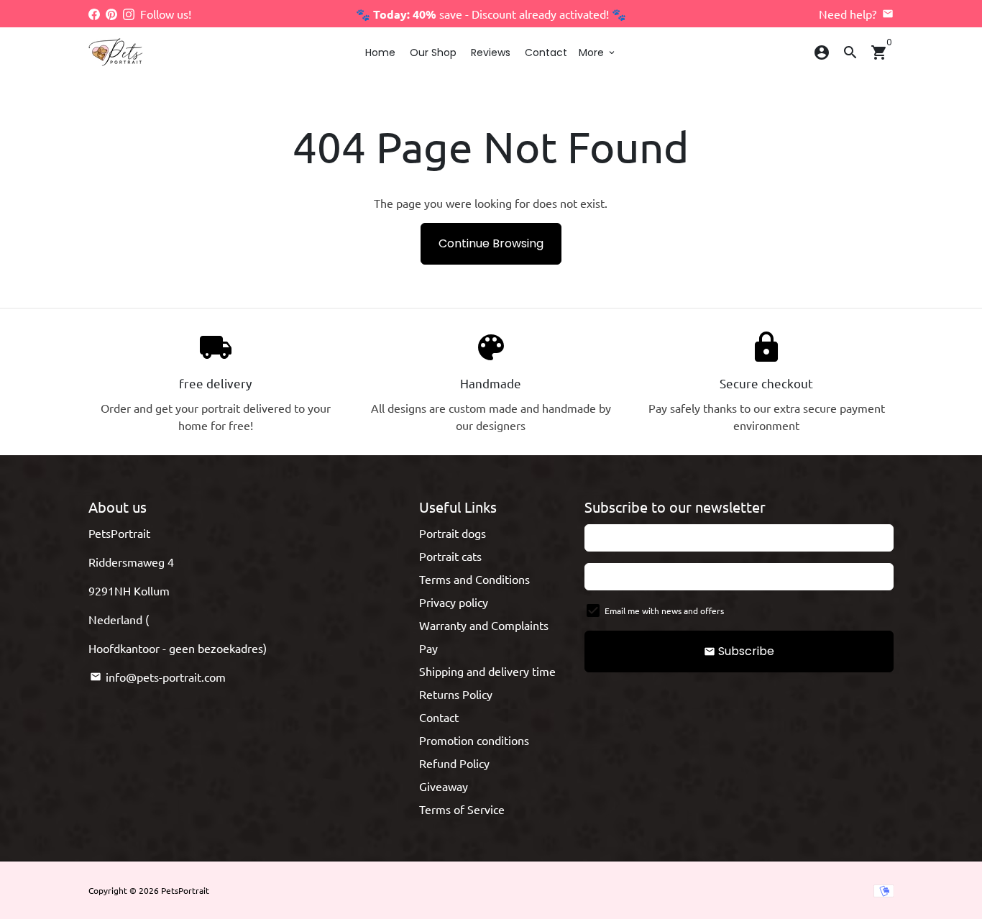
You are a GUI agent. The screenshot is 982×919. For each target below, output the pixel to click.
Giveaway (443, 786)
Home (380, 52)
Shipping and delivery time (487, 671)
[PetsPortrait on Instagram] (128, 13)
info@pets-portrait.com (158, 676)
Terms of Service (462, 809)
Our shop (433, 52)
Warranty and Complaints (484, 625)
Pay (428, 648)
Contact (546, 52)
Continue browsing (491, 243)
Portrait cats (450, 556)
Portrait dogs (452, 533)
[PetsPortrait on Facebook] (94, 13)
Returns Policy (455, 694)
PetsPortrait (185, 890)
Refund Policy (454, 763)
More (598, 52)
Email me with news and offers (664, 610)
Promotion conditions (474, 740)
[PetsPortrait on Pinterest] (111, 13)
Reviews (490, 52)
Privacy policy (453, 602)
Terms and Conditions (474, 579)
